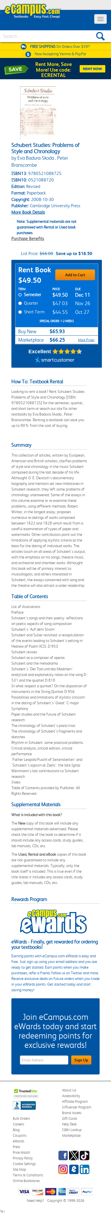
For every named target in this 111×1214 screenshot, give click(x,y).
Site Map (19, 1169)
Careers (18, 1124)
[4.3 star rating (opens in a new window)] (67, 351)
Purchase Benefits (27, 238)
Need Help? (35, 1200)
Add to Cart (75, 275)
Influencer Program (76, 1107)
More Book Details (28, 212)
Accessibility (71, 1096)
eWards (18, 1141)
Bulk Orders (21, 1118)
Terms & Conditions (28, 1175)
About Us (69, 1090)
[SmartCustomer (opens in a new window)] (55, 360)
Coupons (19, 1135)
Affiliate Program (75, 1101)
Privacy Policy (23, 1158)
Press (16, 1147)
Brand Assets (71, 1113)
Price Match (21, 1152)
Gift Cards (69, 1118)
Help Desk (69, 1124)
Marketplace (71, 1135)
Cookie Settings (24, 1164)
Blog (16, 1130)
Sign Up (81, 1060)
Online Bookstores (26, 1181)
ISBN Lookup (72, 1130)
